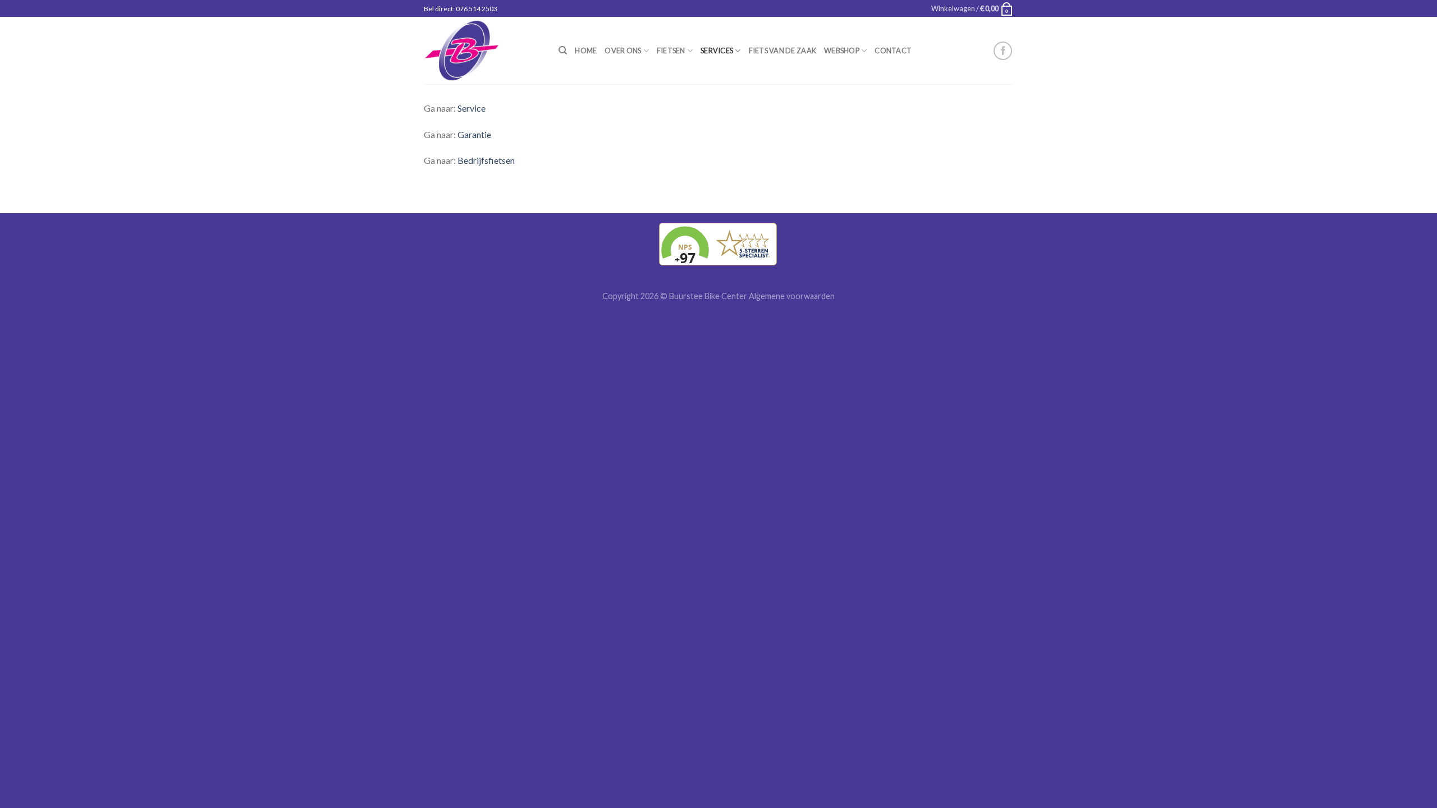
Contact (893, 50)
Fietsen (671, 50)
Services (717, 50)
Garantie (474, 134)
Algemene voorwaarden (792, 296)
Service (471, 108)
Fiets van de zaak (782, 50)
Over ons (623, 50)
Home (586, 50)
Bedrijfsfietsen (486, 160)
